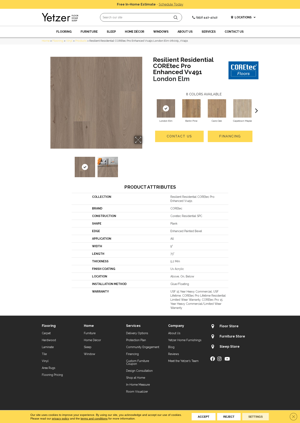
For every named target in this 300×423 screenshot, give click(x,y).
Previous (48, 165)
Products (81, 40)
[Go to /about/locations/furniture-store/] (234, 337)
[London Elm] (166, 108)
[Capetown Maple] (242, 108)
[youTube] (227, 359)
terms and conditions (94, 418)
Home (46, 40)
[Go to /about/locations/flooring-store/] (234, 327)
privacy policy (60, 418)
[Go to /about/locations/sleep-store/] (234, 347)
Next (145, 165)
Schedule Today (171, 4)
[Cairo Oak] (217, 108)
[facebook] (212, 359)
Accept (203, 416)
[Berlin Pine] (191, 108)
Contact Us (179, 136)
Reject (228, 416)
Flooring (57, 40)
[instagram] (219, 359)
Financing (230, 136)
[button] (175, 17)
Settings (255, 416)
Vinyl (69, 40)
